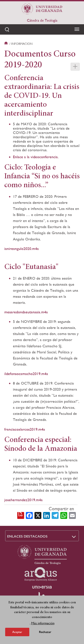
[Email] (72, 515)
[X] (37, 515)
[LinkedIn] (46, 515)
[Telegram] (55, 515)
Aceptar (17, 632)
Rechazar (45, 632)
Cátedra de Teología (42, 20)
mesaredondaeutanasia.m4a (26, 312)
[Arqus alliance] (41, 574)
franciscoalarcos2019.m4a (24, 429)
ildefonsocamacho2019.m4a (26, 373)
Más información (42, 623)
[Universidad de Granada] (42, 9)
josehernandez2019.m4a (23, 499)
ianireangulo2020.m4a (21, 248)
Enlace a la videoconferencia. (36, 157)
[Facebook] (29, 515)
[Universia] (42, 587)
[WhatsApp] (63, 515)
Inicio (6, 44)
